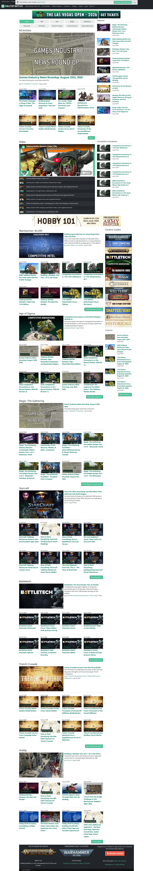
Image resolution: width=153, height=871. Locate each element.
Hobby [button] (74, 6)
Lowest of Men (70, 245)
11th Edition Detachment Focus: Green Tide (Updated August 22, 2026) (124, 360)
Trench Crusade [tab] (57, 26)
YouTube (87, 863)
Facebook (66, 863)
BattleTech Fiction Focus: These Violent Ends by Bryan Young (49, 628)
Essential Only (126, 2)
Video (81, 6)
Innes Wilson (79, 245)
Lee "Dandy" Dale (71, 676)
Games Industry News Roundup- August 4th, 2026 (71, 476)
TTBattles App (14, 1)
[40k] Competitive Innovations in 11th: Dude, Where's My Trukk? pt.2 (121, 183)
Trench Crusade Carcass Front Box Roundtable (26, 128)
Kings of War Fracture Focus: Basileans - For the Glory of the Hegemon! (121, 109)
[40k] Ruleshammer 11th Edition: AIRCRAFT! (120, 69)
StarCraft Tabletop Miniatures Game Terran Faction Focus (28, 567)
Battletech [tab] (87, 22)
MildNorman (68, 678)
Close (134, 2)
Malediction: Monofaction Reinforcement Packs (86, 105)
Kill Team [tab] (42, 26)
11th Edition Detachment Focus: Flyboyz (69, 301)
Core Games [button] (45, 6)
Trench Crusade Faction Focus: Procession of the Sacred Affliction (93, 710)
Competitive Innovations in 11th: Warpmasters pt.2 (121, 164)
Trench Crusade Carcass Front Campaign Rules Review (28, 735)
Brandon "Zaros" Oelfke (84, 676)
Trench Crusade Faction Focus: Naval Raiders (66, 128)
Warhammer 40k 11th (32, 6)
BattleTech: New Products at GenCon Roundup (48, 652)
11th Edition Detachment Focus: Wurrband (91, 301)
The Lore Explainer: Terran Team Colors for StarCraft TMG (92, 539)
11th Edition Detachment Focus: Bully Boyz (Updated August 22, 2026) (124, 373)
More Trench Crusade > (94, 746)
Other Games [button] (56, 6)
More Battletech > (96, 660)
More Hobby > (97, 842)
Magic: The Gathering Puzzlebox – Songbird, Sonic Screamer (49, 476)
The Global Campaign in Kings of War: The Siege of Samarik (27, 103)
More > (91, 138)
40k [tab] (42, 22)
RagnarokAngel (70, 328)
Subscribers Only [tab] (87, 26)
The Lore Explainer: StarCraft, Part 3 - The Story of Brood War (70, 567)
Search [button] (91, 6)
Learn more (41, 2)
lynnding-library (78, 595)
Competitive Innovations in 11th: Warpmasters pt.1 (121, 173)
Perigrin (86, 595)
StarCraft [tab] (27, 26)
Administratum (6, 1)
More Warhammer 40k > (94, 309)
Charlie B (68, 760)
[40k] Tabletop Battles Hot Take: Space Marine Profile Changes (121, 41)
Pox (67, 502)
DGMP (93, 676)
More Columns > (125, 395)
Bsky (81, 863)
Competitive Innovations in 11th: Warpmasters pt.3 (121, 156)
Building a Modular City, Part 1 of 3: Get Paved (120, 50)
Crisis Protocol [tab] (72, 26)
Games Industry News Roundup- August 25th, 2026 (51, 77)
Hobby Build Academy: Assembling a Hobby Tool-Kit (27, 825)
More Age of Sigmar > (94, 397)
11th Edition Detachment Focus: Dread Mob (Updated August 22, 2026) (124, 385)
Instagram (74, 863)
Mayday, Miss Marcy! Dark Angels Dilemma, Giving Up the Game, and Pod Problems (121, 98)
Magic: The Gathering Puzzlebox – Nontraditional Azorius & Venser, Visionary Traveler (71, 450)
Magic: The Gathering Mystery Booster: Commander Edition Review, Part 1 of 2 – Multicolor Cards (119, 29)
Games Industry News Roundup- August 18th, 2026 (28, 360)
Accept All (117, 2)
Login (86, 6)
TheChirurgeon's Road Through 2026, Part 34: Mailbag (120, 78)
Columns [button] (67, 6)
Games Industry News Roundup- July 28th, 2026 (70, 387)
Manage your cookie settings (114, 864)
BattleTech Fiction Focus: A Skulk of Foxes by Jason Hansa (93, 652)
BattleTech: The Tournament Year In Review (81, 585)
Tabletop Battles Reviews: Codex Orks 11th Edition (121, 59)
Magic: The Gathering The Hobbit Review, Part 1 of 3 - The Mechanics (93, 473)
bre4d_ (98, 676)
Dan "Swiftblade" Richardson (29, 84)
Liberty (91, 595)
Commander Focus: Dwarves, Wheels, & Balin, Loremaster (48, 447)
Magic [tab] (72, 22)
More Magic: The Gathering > (92, 484)
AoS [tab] (57, 22)
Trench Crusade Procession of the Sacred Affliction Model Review (71, 710)
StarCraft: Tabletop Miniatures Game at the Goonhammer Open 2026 (29, 539)
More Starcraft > (96, 577)
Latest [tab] (27, 22)
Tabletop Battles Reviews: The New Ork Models (49, 301)
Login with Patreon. (120, 861)
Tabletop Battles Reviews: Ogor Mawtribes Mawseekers (71, 361)
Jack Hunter (69, 595)
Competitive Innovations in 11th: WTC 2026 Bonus (121, 147)
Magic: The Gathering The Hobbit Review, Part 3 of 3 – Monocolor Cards (93, 444)
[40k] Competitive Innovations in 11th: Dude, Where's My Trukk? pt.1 (121, 193)
